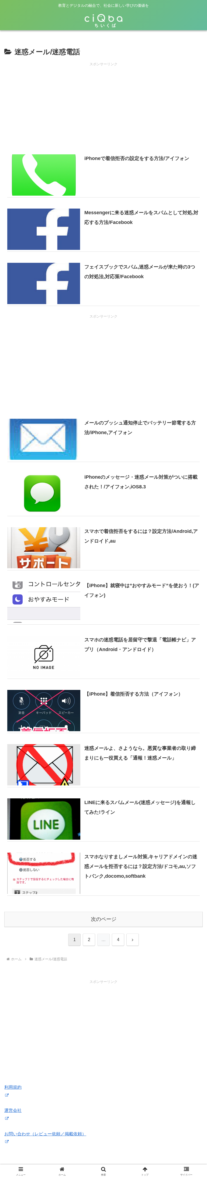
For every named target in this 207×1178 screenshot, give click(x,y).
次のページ (103, 919)
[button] (191, 845)
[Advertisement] (103, 105)
